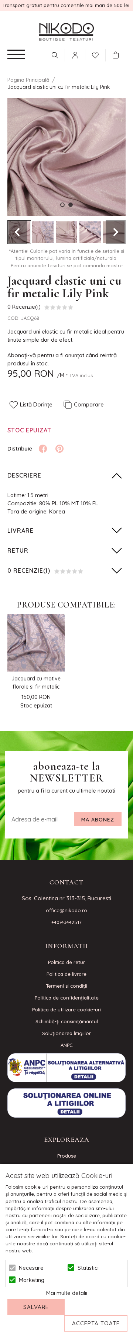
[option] (66, 157)
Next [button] (116, 232)
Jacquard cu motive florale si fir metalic (36, 682)
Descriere (24, 475)
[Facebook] (43, 449)
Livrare (20, 530)
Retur (17, 550)
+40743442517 (66, 922)
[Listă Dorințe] (95, 54)
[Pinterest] (59, 449)
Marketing (31, 1279)
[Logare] (75, 55)
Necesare (31, 1267)
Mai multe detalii (66, 1292)
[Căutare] (54, 55)
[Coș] (117, 55)
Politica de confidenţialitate (67, 998)
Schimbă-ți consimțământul (66, 1021)
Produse (66, 1156)
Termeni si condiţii (66, 986)
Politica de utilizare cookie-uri (66, 1009)
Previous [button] (17, 232)
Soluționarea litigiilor (66, 1033)
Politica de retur (66, 962)
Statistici (88, 1267)
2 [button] (70, 204)
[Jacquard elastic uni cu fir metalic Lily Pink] (42, 232)
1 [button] (62, 204)
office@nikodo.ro (66, 910)
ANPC (67, 1045)
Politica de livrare (66, 974)
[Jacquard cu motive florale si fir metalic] (36, 643)
